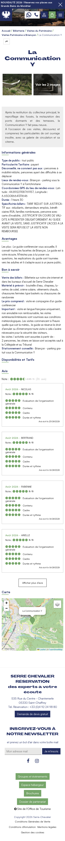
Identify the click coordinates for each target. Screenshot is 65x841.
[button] (52, 14)
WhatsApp (29, 15)
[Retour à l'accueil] (6, 15)
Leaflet (42, 649)
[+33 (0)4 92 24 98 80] (36, 15)
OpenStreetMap (55, 649)
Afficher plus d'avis (32, 582)
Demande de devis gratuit (32, 714)
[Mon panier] (52, 14)
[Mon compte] (44, 14)
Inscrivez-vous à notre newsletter (32, 731)
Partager (6, 41)
